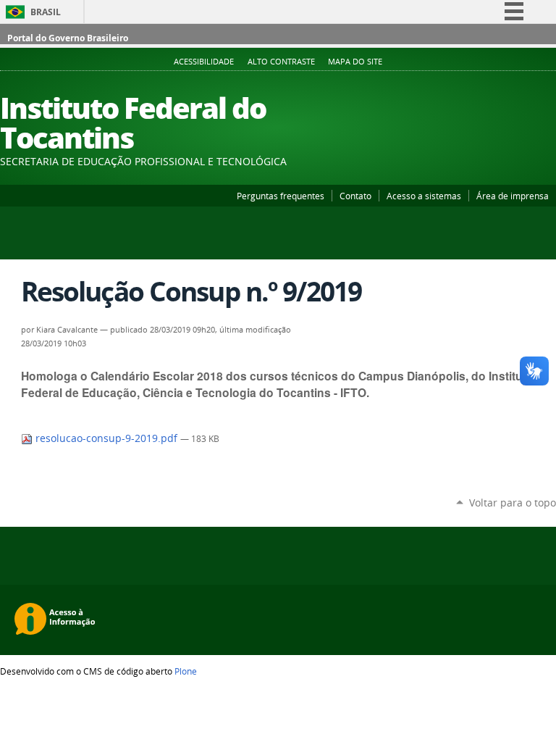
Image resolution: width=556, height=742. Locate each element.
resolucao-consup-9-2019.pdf (106, 438)
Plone (185, 671)
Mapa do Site (355, 62)
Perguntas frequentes (280, 195)
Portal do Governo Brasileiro (67, 38)
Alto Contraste (281, 62)
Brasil (45, 12)
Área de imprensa (512, 195)
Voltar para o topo (512, 502)
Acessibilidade (204, 62)
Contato (355, 195)
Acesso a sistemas (424, 195)
